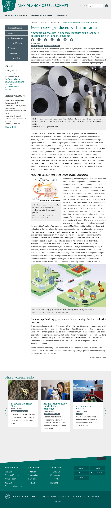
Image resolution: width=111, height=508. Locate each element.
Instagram (56, 475)
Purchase (8, 482)
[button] (104, 114)
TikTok (32, 482)
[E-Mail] (65, 39)
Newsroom (36, 15)
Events (10, 33)
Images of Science (15, 43)
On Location (13, 48)
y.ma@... (9, 89)
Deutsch (83, 6)
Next (105, 412)
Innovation (61, 15)
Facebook (56, 472)
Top (103, 459)
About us (9, 15)
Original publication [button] (15, 96)
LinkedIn (33, 479)
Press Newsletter (14, 58)
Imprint (53, 497)
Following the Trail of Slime (22, 405)
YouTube (55, 479)
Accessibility (56, 502)
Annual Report (10, 479)
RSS (81, 478)
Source (8, 127)
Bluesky (33, 472)
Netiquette (54, 482)
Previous (5, 412)
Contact (81, 468)
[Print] (71, 39)
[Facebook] (32, 39)
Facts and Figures (12, 475)
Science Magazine (15, 28)
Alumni (97, 468)
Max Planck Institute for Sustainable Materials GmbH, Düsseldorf (14, 81)
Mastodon (34, 475)
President (8, 472)
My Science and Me (15, 38)
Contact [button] (9, 66)
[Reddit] (45, 39)
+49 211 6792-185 (12, 87)
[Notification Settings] (106, 5)
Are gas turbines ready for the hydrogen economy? (55, 406)
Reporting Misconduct (13, 486)
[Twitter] (52, 39)
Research (22, 15)
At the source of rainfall (84, 407)
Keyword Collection (97, 473)
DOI (15, 127)
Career (48, 15)
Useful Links (11, 467)
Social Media (34, 467)
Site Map (45, 497)
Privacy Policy (63, 497)
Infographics (13, 53)
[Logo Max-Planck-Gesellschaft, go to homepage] (40, 7)
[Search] (101, 6)
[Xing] (58, 39)
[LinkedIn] (39, 39)
